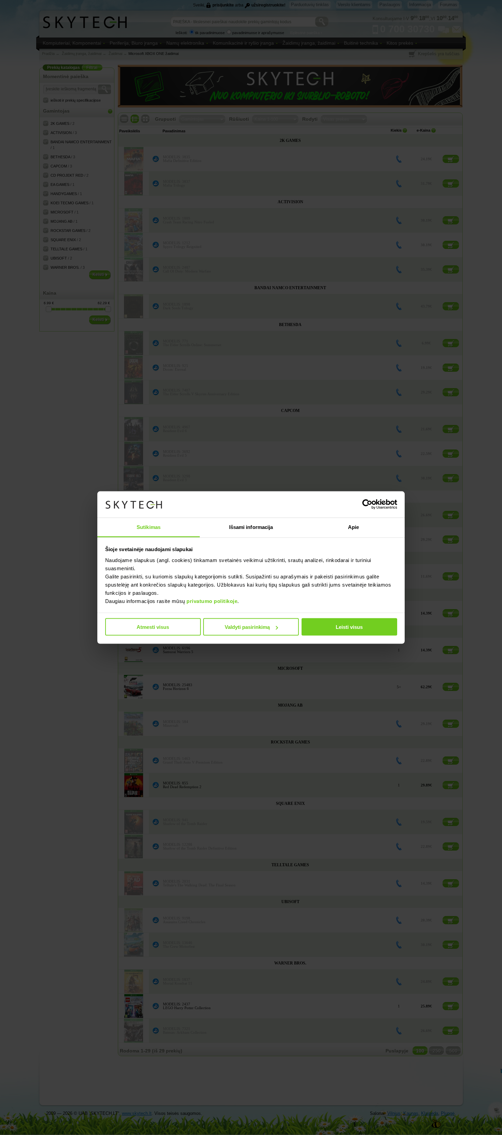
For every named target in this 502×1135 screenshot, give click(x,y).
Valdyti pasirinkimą (247, 627)
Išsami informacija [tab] (251, 527)
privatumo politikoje (211, 601)
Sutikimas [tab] (149, 527)
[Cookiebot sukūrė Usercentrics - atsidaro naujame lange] (367, 504)
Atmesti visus (153, 627)
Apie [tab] (353, 527)
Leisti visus (349, 627)
